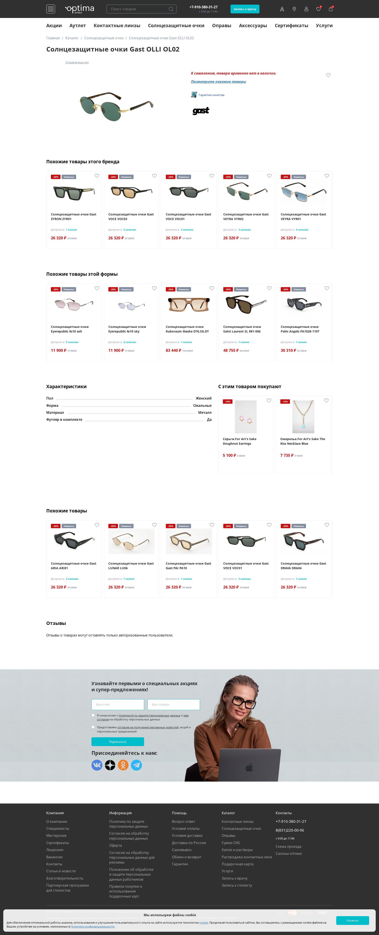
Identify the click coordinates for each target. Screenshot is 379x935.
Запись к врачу (245, 9)
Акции (54, 25)
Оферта (115, 845)
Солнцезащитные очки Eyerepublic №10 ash (70, 329)
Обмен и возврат (186, 857)
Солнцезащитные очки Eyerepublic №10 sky (127, 329)
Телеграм (136, 765)
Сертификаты (291, 25)
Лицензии (54, 849)
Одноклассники (123, 765)
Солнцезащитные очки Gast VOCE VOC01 (188, 216)
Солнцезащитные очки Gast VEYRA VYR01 (303, 216)
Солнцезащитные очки (176, 25)
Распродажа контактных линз (247, 857)
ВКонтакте (96, 765)
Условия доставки (187, 835)
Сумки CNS (231, 842)
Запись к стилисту (237, 885)
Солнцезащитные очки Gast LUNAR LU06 (131, 565)
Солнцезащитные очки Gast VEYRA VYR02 (246, 216)
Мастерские (56, 835)
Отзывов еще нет (77, 62)
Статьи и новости (61, 871)
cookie (203, 922)
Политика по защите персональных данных (128, 824)
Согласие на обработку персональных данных (129, 836)
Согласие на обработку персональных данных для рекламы (132, 857)
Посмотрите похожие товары (218, 81)
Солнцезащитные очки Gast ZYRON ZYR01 (73, 216)
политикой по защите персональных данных (149, 715)
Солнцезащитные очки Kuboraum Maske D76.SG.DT (187, 329)
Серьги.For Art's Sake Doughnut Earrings (239, 441)
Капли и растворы (237, 849)
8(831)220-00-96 (290, 830)
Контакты (54, 864)
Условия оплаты (186, 828)
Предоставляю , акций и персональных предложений (144, 729)
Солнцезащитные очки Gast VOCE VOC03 (131, 216)
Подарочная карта (238, 864)
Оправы (221, 25)
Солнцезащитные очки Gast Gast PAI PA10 (188, 565)
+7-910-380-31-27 (204, 7)
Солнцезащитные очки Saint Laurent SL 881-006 (242, 329)
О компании (56, 821)
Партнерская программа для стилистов (67, 887)
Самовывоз (181, 849)
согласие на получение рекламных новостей (148, 727)
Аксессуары (253, 25)
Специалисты (57, 828)
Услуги (324, 25)
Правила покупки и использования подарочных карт (125, 891)
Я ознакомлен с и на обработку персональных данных (143, 717)
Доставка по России (189, 842)
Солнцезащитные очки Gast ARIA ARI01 (73, 565)
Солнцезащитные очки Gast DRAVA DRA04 (303, 565)
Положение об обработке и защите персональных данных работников (131, 874)
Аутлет (78, 25)
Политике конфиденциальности (92, 926)
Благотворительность (64, 878)
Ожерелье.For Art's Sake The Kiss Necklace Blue (302, 441)
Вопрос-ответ (183, 821)
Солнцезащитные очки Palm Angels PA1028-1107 (300, 329)
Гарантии (180, 864)
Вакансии (54, 857)
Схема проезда (288, 846)
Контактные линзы (117, 25)
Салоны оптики (289, 853)
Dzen (110, 765)
